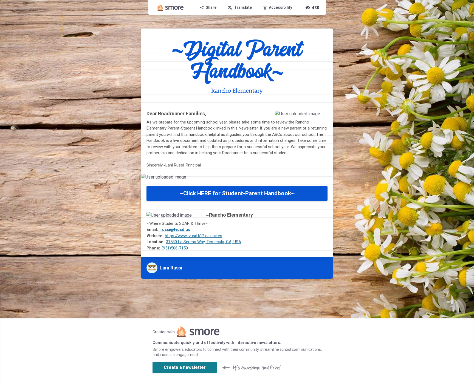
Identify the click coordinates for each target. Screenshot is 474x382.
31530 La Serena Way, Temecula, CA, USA (203, 241)
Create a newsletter (185, 367)
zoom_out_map (322, 116)
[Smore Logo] (171, 7)
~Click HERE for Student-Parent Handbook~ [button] (237, 193)
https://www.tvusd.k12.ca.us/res (193, 235)
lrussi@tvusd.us (174, 229)
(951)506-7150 (175, 248)
